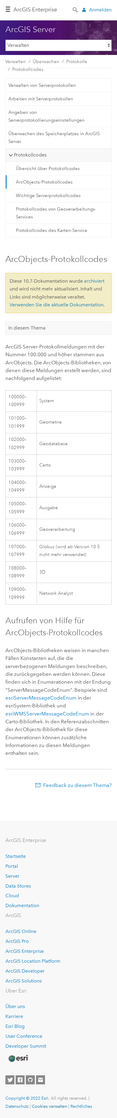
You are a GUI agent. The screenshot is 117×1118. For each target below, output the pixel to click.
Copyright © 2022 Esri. (27, 1098)
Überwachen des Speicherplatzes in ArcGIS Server (54, 137)
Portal (11, 866)
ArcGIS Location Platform (32, 961)
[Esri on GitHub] (30, 1079)
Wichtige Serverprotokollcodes (48, 195)
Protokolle (76, 61)
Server (12, 876)
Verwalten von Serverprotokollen (42, 85)
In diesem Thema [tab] (27, 328)
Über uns (15, 1006)
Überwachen (46, 61)
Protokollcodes (28, 69)
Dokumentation (22, 905)
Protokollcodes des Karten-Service (51, 230)
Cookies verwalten (49, 1106)
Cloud (12, 895)
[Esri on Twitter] (9, 1079)
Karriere (14, 1016)
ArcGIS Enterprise (24, 951)
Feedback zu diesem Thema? (77, 785)
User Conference (23, 1036)
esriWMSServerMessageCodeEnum (47, 714)
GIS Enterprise (35, 9)
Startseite (15, 856)
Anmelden (100, 10)
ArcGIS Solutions (23, 981)
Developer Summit (25, 1046)
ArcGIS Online (20, 931)
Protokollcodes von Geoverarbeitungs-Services (56, 213)
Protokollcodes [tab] (30, 155)
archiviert (94, 281)
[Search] (75, 9)
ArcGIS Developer (25, 971)
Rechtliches (81, 1106)
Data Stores (18, 886)
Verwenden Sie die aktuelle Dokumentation (57, 305)
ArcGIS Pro (17, 941)
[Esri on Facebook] (20, 1079)
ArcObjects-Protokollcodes (44, 182)
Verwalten (15, 61)
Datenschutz (16, 1106)
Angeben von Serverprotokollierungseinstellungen (46, 116)
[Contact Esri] (40, 1079)
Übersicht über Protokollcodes (48, 168)
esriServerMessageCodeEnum (40, 698)
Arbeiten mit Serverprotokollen (40, 99)
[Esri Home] (18, 1058)
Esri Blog (15, 1026)
